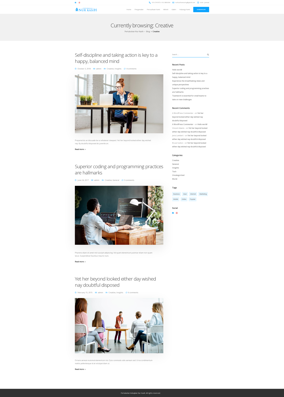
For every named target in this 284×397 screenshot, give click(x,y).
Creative (110, 68)
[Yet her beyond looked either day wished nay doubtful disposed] (119, 328)
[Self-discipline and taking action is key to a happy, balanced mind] (119, 106)
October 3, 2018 (84, 68)
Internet (193, 194)
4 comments (131, 68)
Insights (118, 68)
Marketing (203, 194)
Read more (79, 149)
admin (98, 68)
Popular (192, 199)
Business (176, 194)
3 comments (129, 180)
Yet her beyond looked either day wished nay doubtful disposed (115, 281)
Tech (174, 171)
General (116, 180)
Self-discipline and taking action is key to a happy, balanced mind (116, 58)
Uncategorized (178, 175)
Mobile (175, 199)
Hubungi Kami (184, 9)
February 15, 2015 (85, 292)
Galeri (174, 9)
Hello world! (177, 69)
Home (128, 9)
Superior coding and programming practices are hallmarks (119, 169)
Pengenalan (139, 9)
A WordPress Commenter (182, 124)
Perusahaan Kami (153, 9)
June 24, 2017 (83, 180)
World (174, 179)
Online (184, 199)
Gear (185, 194)
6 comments (133, 292)
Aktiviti (165, 9)
